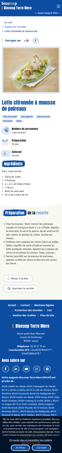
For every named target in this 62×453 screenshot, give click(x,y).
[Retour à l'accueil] (9, 3)
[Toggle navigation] (58, 7)
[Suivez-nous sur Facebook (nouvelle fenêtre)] (5, 369)
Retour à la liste (19, 278)
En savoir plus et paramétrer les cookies (30, 440)
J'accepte (41, 447)
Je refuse (20, 447)
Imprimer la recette (23, 288)
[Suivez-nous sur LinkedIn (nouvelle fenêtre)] (16, 369)
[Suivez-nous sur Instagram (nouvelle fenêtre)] (36, 369)
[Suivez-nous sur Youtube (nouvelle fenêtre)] (26, 369)
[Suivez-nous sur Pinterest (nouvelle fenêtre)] (47, 369)
